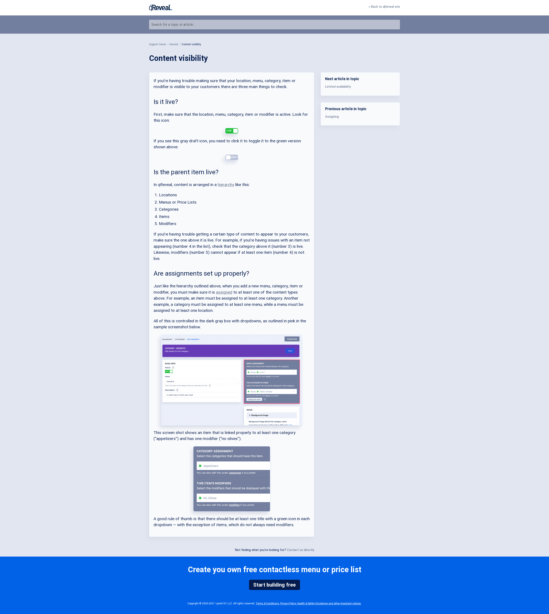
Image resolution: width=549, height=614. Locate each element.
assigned (224, 292)
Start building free (274, 585)
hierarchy (226, 184)
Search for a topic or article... (173, 25)
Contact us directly (300, 550)
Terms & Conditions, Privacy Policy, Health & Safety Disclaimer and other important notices (308, 603)
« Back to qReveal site (384, 7)
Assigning (332, 116)
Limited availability (338, 87)
